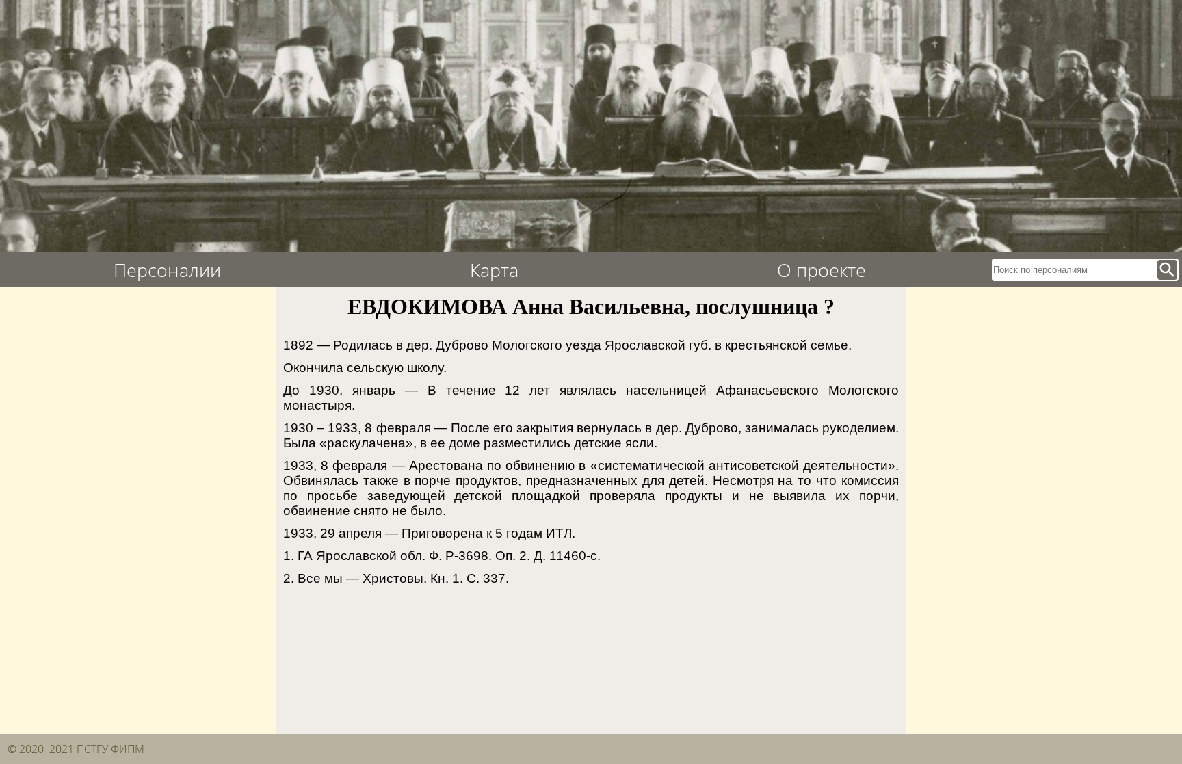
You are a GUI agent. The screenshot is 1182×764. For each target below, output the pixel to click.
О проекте (821, 269)
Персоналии (167, 269)
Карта (494, 269)
